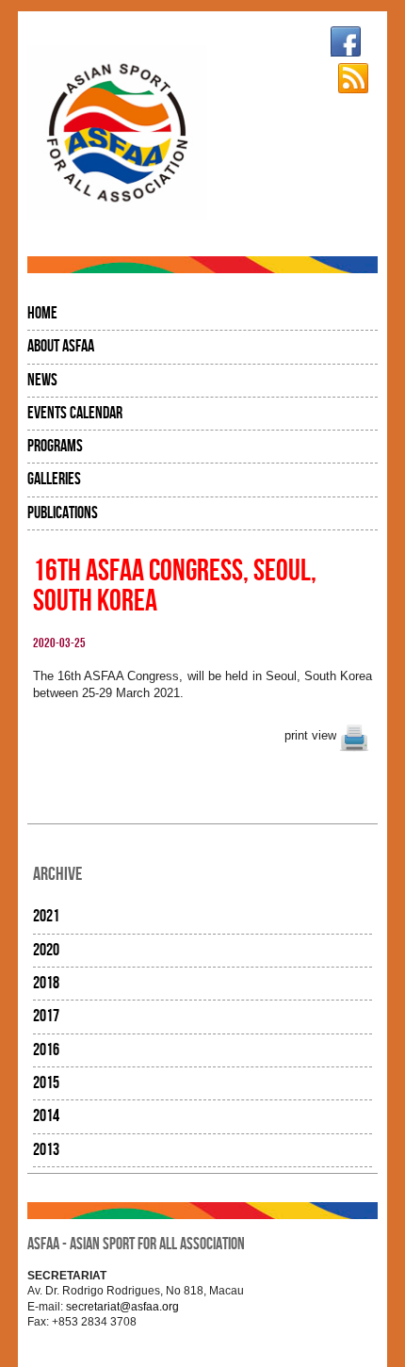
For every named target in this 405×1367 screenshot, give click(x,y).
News (42, 380)
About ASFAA (60, 346)
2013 (46, 1150)
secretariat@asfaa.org (122, 1306)
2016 (46, 1050)
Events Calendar (74, 413)
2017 (46, 1016)
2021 (46, 916)
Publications (62, 513)
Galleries (54, 479)
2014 (46, 1116)
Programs (55, 446)
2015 (46, 1083)
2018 (46, 983)
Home (42, 313)
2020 (46, 950)
